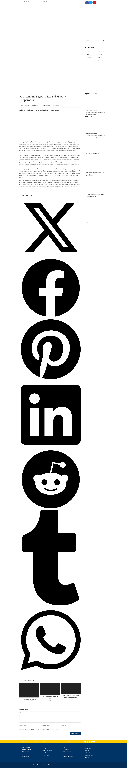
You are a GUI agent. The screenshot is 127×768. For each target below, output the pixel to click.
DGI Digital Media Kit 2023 (91, 110)
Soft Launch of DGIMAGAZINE (92, 153)
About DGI (86, 750)
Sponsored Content (47, 750)
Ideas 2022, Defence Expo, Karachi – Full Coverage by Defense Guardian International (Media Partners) (96, 174)
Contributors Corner (47, 753)
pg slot (86, 222)
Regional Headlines (26, 749)
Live (64, 747)
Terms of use (87, 746)
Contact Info (87, 753)
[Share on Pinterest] (51, 379)
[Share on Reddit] (51, 509)
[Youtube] (92, 742)
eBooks (88, 54)
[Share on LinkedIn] (51, 448)
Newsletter (100, 51)
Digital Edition (101, 60)
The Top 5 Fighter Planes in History (50, 697)
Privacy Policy (87, 748)
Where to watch (67, 751)
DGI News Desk (25, 105)
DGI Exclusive (25, 751)
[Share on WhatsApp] (51, 674)
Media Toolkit (46, 755)
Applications (66, 749)
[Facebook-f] (85, 742)
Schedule (45, 748)
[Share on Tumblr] (51, 605)
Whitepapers (89, 60)
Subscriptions (25, 756)
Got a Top (100, 57)
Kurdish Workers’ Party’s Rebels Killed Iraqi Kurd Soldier (71, 696)
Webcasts (89, 57)
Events (88, 51)
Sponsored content (68, 756)
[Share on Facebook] (51, 317)
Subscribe (100, 54)
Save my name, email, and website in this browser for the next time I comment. (40, 729)
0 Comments (56, 105)
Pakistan (24, 754)
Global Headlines (46, 105)
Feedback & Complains (89, 755)
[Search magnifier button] (104, 41)
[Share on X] (51, 257)
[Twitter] (89, 742)
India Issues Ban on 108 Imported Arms (29, 700)
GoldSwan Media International (29, 741)
